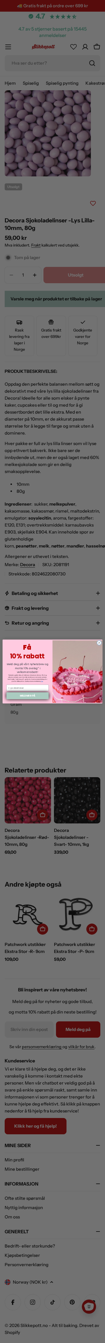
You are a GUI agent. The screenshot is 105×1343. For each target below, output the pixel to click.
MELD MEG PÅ (28, 695)
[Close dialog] (99, 643)
